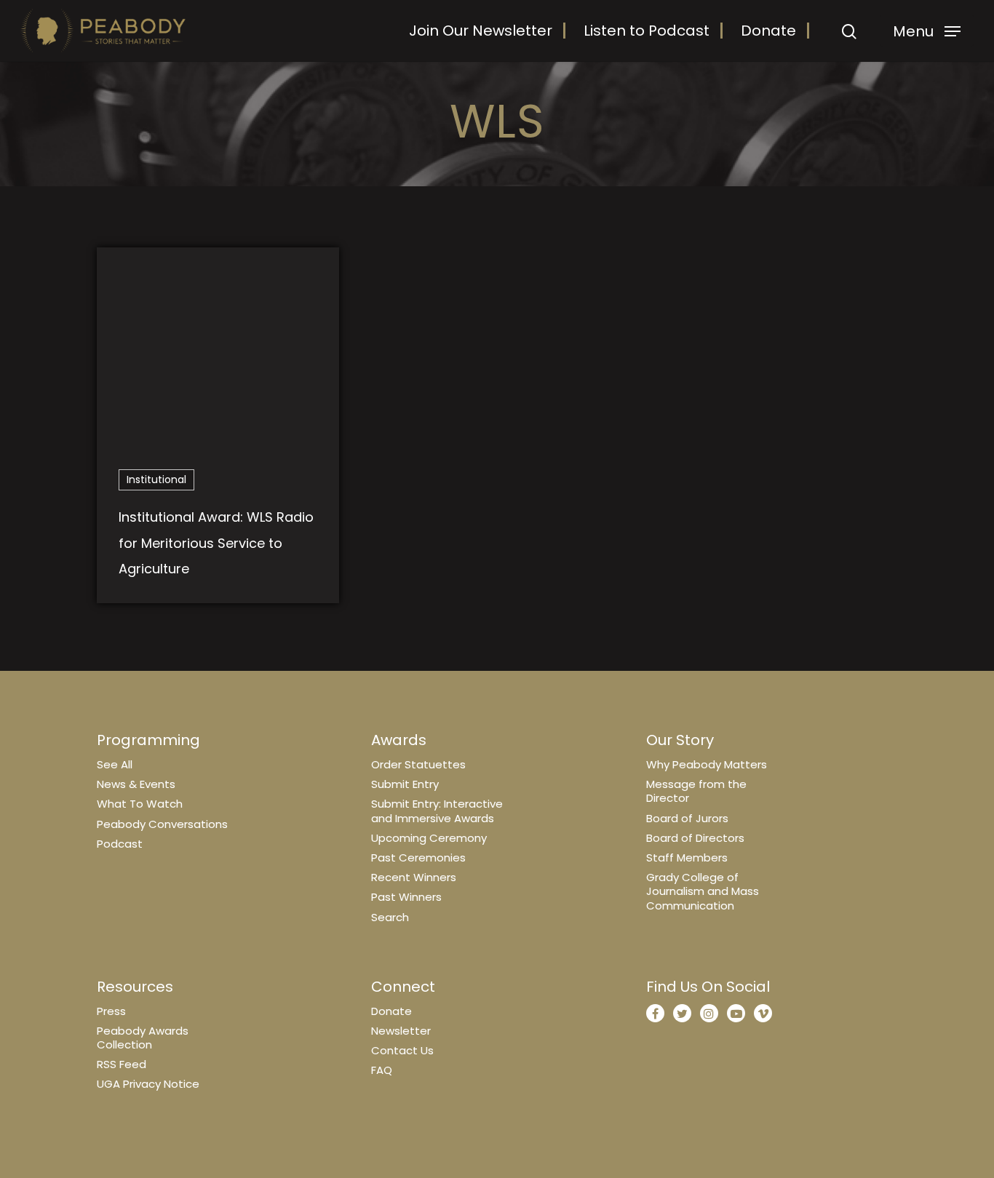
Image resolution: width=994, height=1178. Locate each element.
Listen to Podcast (646, 31)
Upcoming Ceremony (429, 837)
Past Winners (406, 896)
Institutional (156, 479)
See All (114, 764)
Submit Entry (405, 784)
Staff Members (687, 857)
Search (390, 917)
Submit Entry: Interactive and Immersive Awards (437, 810)
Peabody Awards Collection (142, 1037)
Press (111, 1011)
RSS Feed (121, 1064)
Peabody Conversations (162, 824)
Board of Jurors (687, 818)
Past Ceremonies (418, 857)
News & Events (136, 784)
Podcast (120, 843)
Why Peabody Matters (706, 764)
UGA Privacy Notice (148, 1083)
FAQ (381, 1070)
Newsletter (401, 1030)
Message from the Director (696, 790)
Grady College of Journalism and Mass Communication (702, 890)
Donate (768, 31)
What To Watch (140, 803)
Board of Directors (695, 837)
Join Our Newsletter (480, 31)
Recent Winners (413, 877)
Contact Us (402, 1050)
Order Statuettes (418, 764)
